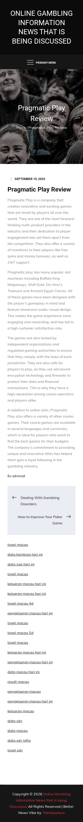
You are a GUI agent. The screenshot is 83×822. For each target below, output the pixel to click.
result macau (18, 681)
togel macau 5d (20, 632)
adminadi (18, 476)
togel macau (18, 642)
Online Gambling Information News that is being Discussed (40, 800)
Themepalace (53, 812)
